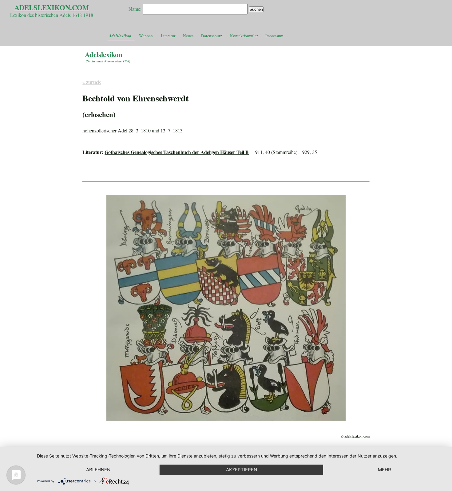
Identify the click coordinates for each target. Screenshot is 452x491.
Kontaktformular (244, 35)
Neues (188, 35)
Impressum (274, 35)
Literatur (168, 35)
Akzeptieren (241, 470)
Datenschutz (211, 35)
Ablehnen (98, 470)
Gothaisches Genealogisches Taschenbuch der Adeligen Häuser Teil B (177, 151)
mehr (384, 470)
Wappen (146, 35)
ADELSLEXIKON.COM (51, 7)
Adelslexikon (120, 35)
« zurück (91, 81)
